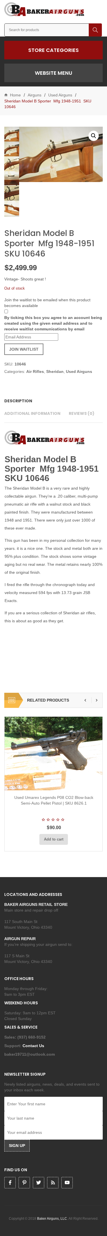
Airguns (34, 95)
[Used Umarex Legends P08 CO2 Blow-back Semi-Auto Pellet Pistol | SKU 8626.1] (54, 753)
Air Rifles (35, 371)
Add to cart (53, 839)
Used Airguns (60, 95)
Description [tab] (18, 401)
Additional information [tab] (32, 413)
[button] (93, 136)
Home (15, 95)
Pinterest (24, 1182)
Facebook (10, 1182)
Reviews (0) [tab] (81, 413)
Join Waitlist (24, 349)
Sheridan (55, 371)
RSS (52, 1182)
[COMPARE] (55, 783)
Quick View (68, 783)
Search (95, 30)
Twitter (38, 1182)
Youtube (67, 1182)
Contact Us (34, 1045)
